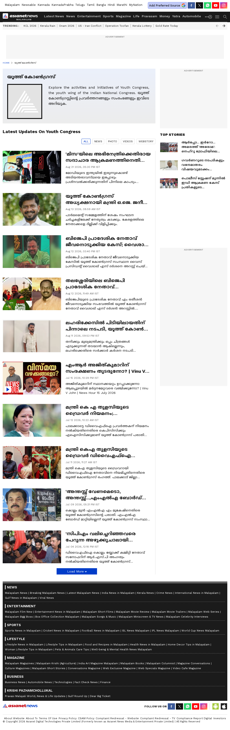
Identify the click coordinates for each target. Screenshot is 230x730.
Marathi (122, 5)
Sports (108, 16)
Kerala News (145, 592)
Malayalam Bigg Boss (19, 616)
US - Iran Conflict (89, 25)
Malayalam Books (132, 663)
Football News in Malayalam (100, 630)
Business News (15, 682)
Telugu (80, 5)
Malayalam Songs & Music (99, 616)
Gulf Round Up (77, 696)
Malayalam (12, 5)
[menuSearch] (225, 17)
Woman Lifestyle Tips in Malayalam (29, 649)
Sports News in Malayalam (23, 630)
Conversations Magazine (84, 668)
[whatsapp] (207, 5)
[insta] (223, 5)
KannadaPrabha (62, 5)
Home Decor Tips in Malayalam (189, 644)
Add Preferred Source (164, 5)
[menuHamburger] (217, 16)
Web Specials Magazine (154, 668)
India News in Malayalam (118, 592)
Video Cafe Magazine (187, 668)
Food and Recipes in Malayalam (106, 644)
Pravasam (149, 16)
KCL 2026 (30, 25)
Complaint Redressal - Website (117, 718)
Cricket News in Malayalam (61, 630)
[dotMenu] (207, 16)
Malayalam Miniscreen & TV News (141, 616)
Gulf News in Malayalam (21, 597)
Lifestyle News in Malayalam (24, 644)
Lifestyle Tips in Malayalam (64, 644)
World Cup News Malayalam (200, 630)
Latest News (54, 16)
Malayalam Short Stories (48, 668)
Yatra (176, 16)
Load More (75, 571)
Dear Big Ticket (100, 696)
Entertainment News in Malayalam (57, 611)
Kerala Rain (47, 25)
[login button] (211, 17)
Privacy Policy (68, 718)
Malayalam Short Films (98, 611)
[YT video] (215, 5)
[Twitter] (199, 5)
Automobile (191, 16)
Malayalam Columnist (160, 663)
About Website (14, 718)
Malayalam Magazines (19, 663)
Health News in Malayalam (147, 644)
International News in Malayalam (197, 592)
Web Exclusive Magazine (119, 668)
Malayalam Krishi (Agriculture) (56, 663)
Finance (105, 682)
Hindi (111, 5)
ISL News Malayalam (135, 630)
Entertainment (89, 16)
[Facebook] (191, 5)
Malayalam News (16, 592)
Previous (217, 25)
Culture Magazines (17, 668)
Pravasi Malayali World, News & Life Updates (35, 696)
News (70, 16)
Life (136, 16)
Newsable (29, 5)
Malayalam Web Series (203, 611)
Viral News (47, 597)
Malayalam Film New (18, 611)
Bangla (101, 5)
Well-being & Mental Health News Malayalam (121, 649)
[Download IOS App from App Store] (223, 706)
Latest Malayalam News (83, 592)
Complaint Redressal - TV (157, 718)
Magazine (123, 16)
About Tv (32, 718)
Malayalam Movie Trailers (169, 611)
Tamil (91, 5)
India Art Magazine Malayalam (98, 663)
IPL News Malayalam (165, 630)
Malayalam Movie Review (132, 611)
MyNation (135, 5)
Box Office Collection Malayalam (57, 616)
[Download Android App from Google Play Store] (215, 706)
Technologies (63, 682)
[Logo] (22, 17)
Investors (219, 718)
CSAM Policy (86, 718)
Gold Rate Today (166, 25)
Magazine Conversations (193, 663)
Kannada (44, 5)
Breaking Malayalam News (47, 592)
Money (164, 16)
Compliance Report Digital (194, 718)
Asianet (20, 705)
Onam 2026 (66, 25)
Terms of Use (48, 718)
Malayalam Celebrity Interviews (187, 616)
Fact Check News (86, 682)
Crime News (164, 592)
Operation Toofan (117, 25)
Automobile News (40, 682)
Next (224, 25)
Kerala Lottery (142, 25)
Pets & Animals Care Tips (72, 649)
